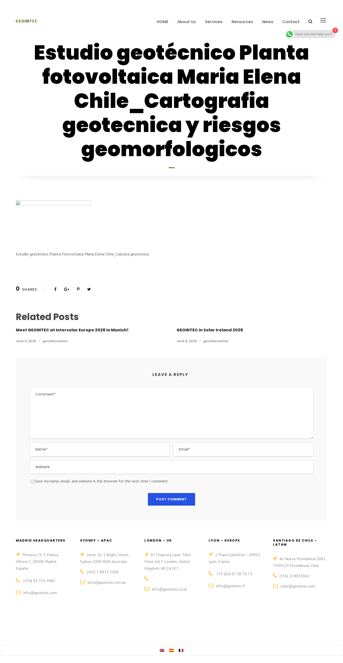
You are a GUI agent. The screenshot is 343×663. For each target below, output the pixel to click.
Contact (291, 22)
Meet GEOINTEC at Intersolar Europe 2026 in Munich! (72, 330)
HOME (162, 22)
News (267, 22)
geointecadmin (55, 341)
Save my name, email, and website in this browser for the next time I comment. (101, 480)
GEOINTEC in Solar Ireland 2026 (210, 330)
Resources (242, 22)
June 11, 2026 (26, 341)
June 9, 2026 (187, 341)
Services (213, 22)
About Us (186, 22)
